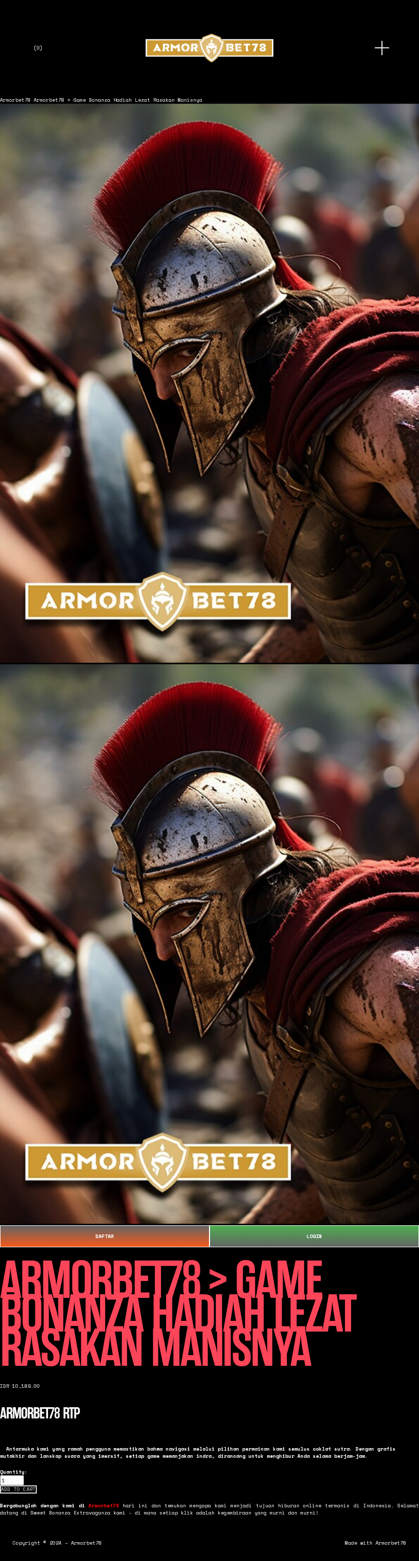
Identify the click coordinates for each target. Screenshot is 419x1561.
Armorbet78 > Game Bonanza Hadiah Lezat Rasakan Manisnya (118, 99)
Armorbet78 (15, 99)
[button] (18, 1489)
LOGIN (314, 1236)
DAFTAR (105, 1236)
